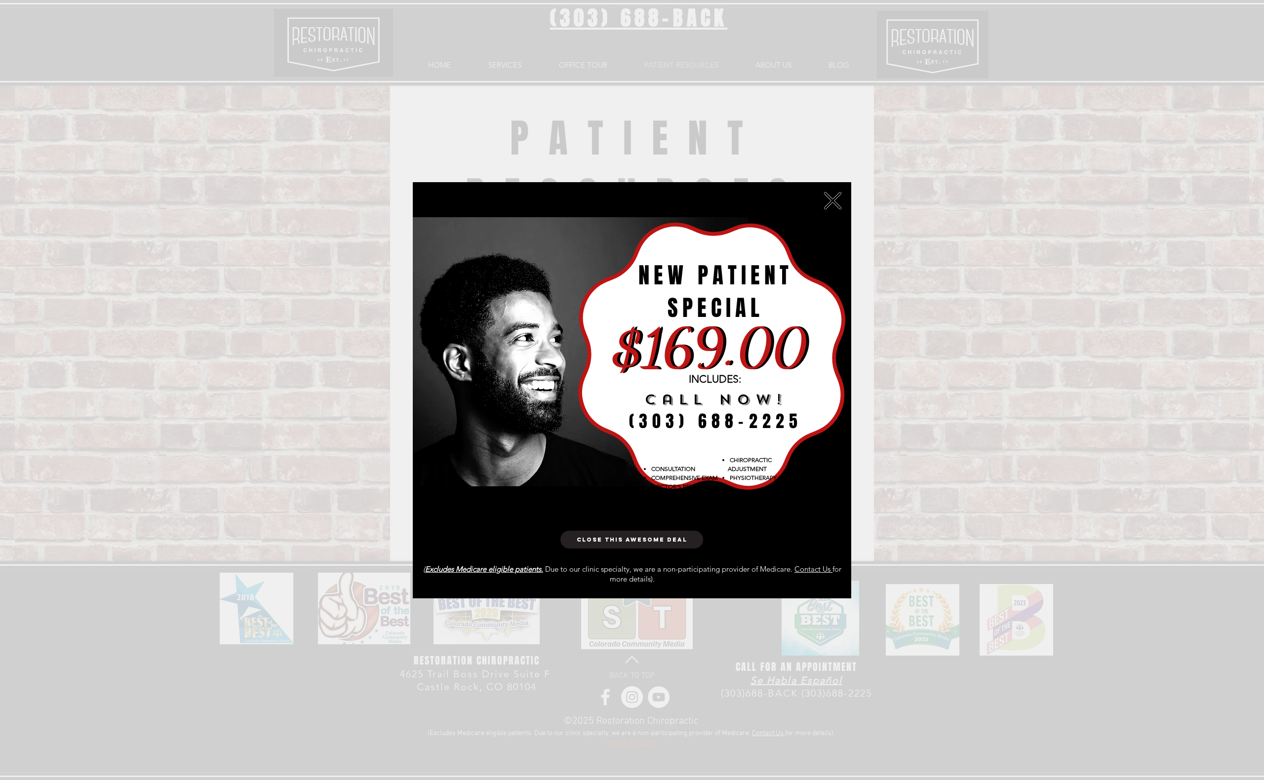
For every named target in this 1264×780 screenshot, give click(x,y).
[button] (832, 200)
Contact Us (813, 569)
